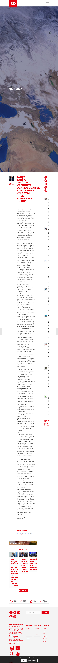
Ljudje (27, 631)
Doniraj (44, 641)
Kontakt (45, 628)
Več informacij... (32, 660)
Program (28, 638)
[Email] (31, 534)
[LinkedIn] (26, 534)
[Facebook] (18, 534)
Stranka (28, 628)
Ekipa (36, 631)
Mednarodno (29, 634)
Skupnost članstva (45, 637)
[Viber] (29, 534)
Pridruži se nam (45, 632)
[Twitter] (20, 534)
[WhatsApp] (23, 534)
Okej (23, 660)
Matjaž (36, 634)
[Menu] (47, 3)
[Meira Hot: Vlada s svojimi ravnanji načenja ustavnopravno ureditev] (1, 331)
